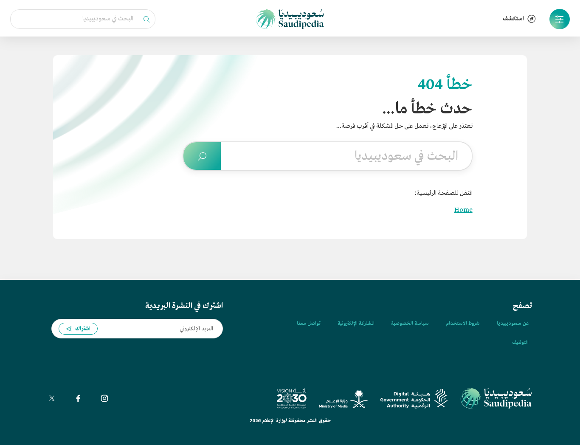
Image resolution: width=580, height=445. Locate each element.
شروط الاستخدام (463, 324)
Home (463, 210)
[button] (559, 19)
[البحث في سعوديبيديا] (202, 156)
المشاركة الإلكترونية (356, 324)
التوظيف (520, 343)
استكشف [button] (513, 19)
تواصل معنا (309, 324)
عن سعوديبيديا (513, 324)
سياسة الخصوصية (410, 324)
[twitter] (52, 398)
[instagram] (104, 398)
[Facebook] (78, 398)
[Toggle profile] (559, 19)
